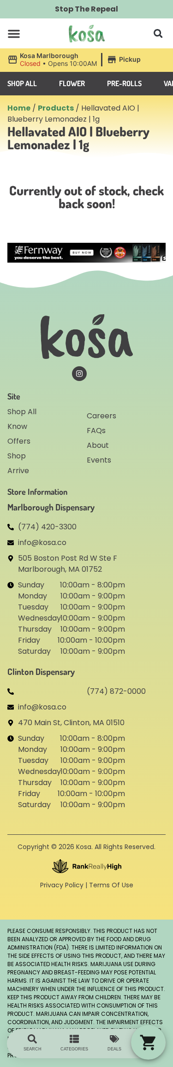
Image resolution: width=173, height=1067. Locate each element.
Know (17, 426)
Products (56, 108)
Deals (114, 1049)
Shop (16, 456)
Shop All (21, 411)
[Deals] (114, 1039)
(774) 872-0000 (116, 691)
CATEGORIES (74, 1049)
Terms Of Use (111, 885)
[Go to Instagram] (79, 373)
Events (99, 460)
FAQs (96, 430)
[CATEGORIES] (74, 1039)
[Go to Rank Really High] (86, 866)
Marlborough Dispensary (51, 507)
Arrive (18, 470)
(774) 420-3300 (47, 527)
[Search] (32, 1039)
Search (33, 1049)
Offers (18, 441)
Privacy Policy (62, 885)
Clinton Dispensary (41, 671)
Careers (101, 415)
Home (18, 108)
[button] (13, 33)
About (98, 445)
